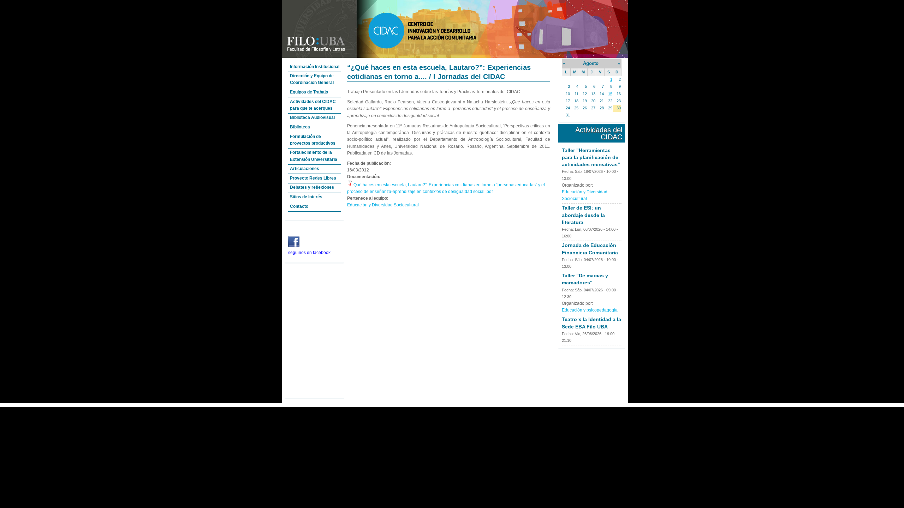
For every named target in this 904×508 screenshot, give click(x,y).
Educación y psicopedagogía (590, 310)
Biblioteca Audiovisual (312, 117)
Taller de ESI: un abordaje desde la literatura (583, 215)
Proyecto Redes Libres (313, 178)
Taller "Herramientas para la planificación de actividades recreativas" (591, 157)
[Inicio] (455, 56)
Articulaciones (304, 168)
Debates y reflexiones (312, 187)
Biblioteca (300, 127)
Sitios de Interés (306, 196)
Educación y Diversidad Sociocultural (383, 204)
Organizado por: (577, 185)
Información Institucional (314, 66)
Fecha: (568, 171)
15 (610, 94)
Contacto (299, 206)
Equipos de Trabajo (309, 92)
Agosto (591, 63)
